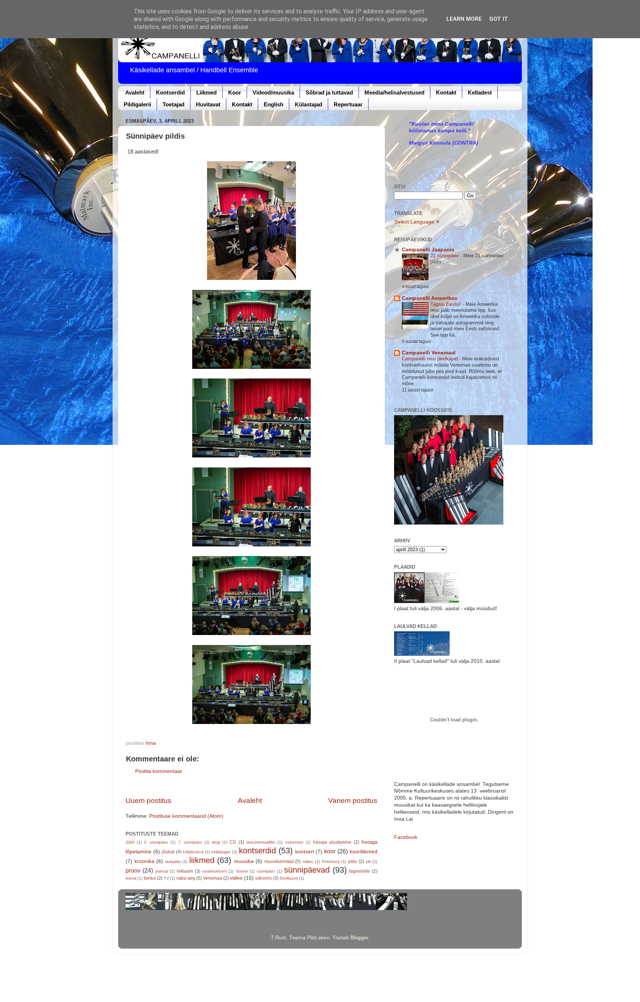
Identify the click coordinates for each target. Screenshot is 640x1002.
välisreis (263, 878)
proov (133, 870)
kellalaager (221, 852)
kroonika (144, 861)
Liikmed (206, 92)
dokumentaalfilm (260, 842)
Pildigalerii (137, 104)
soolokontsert (214, 871)
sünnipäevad (307, 869)
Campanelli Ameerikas (429, 298)
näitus (308, 861)
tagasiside (359, 871)
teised (131, 878)
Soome (242, 871)
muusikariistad (279, 861)
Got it (498, 19)
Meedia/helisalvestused (394, 92)
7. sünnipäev (190, 842)
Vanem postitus (352, 800)
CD (233, 842)
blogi (216, 842)
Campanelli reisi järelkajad (430, 358)
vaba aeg (185, 878)
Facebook (405, 837)
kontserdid (257, 850)
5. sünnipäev (156, 842)
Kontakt (446, 92)
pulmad (161, 871)
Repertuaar (348, 104)
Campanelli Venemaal (429, 353)
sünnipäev (266, 871)
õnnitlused (289, 878)
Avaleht (134, 92)
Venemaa (212, 878)
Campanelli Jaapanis (428, 249)
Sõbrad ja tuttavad (329, 92)
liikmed (201, 860)
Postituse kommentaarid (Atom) (186, 816)
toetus (150, 878)
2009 (130, 842)
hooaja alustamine (332, 842)
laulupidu (173, 861)
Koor (234, 92)
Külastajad (308, 104)
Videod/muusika (273, 92)
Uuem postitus (148, 800)
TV (166, 878)
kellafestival (193, 852)
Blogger (359, 937)
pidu (352, 861)
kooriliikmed (363, 851)
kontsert (304, 851)
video (236, 878)
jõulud (168, 851)
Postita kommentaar (158, 771)
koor (330, 851)
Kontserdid (170, 92)
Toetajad (173, 104)
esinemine (294, 842)
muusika (244, 861)
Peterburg (331, 861)
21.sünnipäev (445, 255)
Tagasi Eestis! (446, 304)
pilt (368, 861)
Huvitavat (208, 104)
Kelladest (480, 92)
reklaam (185, 871)
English (273, 104)
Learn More (464, 19)
